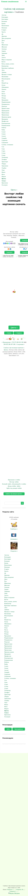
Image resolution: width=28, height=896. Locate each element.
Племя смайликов (9, 2)
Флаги (3, 172)
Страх (3, 151)
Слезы (3, 153)
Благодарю (5, 17)
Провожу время (6, 117)
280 (17, 342)
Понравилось (6, 104)
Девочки (4, 36)
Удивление (5, 166)
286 (9, 344)
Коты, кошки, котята (8, 64)
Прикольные (5, 113)
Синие (4, 134)
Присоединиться (18, 729)
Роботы (4, 127)
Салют (4, 132)
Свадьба (4, 138)
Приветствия (5, 108)
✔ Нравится (19, 333)
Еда (3, 42)
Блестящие (5, 19)
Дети (3, 40)
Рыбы (3, 130)
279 (15, 342)
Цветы (4, 178)
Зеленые (4, 49)
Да (2, 34)
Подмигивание (6, 102)
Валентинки (5, 25)
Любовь (4, 72)
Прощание (5, 119)
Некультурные (6, 79)
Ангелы (4, 15)
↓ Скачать (8, 333)
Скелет (4, 136)
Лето (3, 70)
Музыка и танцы (7, 74)
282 (22, 342)
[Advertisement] (15, 217)
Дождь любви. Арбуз (14, 486)
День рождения (6, 38)
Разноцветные (6, 123)
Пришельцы (5, 115)
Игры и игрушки (7, 59)
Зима (3, 55)
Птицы (4, 98)
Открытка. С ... (11, 889)
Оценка (4, 89)
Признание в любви (14, 480)
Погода (4, 95)
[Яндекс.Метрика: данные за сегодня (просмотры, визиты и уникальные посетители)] (14, 893)
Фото (3, 174)
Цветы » (14, 190)
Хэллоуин (5, 185)
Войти (8, 729)
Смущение (5, 142)
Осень (3, 85)
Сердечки (4, 140)
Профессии (5, 121)
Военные (4, 28)
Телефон (4, 159)
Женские (4, 47)
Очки (3, 91)
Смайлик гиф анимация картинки (14, 347)
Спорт (3, 155)
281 (20, 342)
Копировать (9, 252)
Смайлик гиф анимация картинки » (14, 494)
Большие (4, 21)
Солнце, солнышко (7, 144)
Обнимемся (5, 87)
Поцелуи (4, 106)
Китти (3, 62)
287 (12, 344)
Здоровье (4, 53)
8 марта (4, 30)
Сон (3, 146)
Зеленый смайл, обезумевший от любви (14, 484)
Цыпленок (5, 183)
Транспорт (5, 161)
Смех (3, 149)
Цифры (4, 181)
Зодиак (4, 51)
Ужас (3, 170)
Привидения (5, 110)
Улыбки (4, 168)
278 (13, 342)
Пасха (3, 93)
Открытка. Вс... (20, 889)
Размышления (6, 125)
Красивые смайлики (8, 68)
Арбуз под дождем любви (14, 488)
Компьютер (5, 66)
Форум (4, 176)
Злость (4, 57)
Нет (3, 81)
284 (5, 344)
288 (14, 344)
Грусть (4, 32)
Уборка (4, 164)
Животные (5, 44)
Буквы (3, 23)
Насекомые (5, 76)
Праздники (5, 100)
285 (7, 344)
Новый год (5, 83)
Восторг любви (14, 482)
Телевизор (5, 157)
